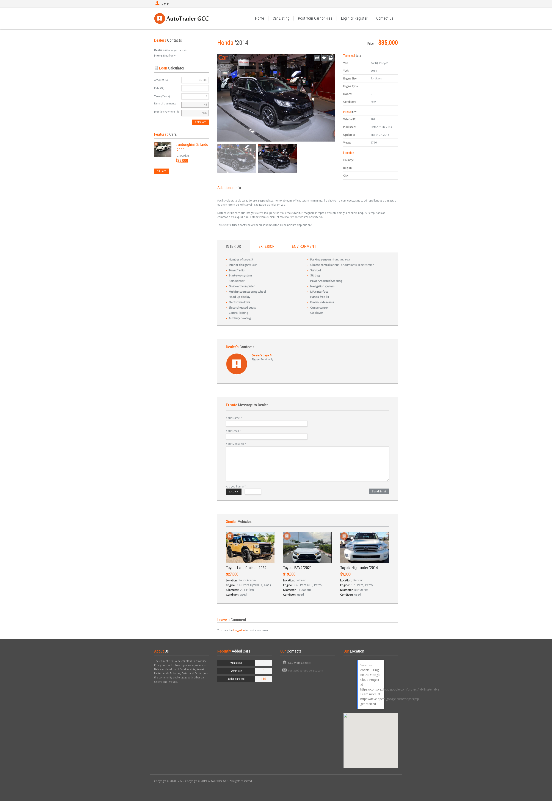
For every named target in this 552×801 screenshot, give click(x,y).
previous (221, 98)
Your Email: (234, 431)
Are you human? (236, 486)
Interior (233, 246)
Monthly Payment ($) (166, 112)
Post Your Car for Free (315, 18)
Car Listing (281, 18)
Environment (304, 246)
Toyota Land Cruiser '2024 (246, 567)
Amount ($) (161, 80)
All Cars (161, 171)
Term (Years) (162, 96)
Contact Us (385, 18)
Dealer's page (260, 355)
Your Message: (236, 444)
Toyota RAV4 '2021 (297, 567)
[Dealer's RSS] (271, 355)
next (330, 98)
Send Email (379, 491)
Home (259, 18)
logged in (239, 630)
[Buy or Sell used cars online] (181, 18)
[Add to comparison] (317, 58)
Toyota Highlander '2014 (359, 567)
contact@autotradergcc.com (305, 670)
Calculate (200, 122)
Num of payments (165, 103)
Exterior (266, 246)
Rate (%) (159, 88)
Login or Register (354, 18)
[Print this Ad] (331, 58)
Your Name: (234, 418)
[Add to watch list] (324, 58)
